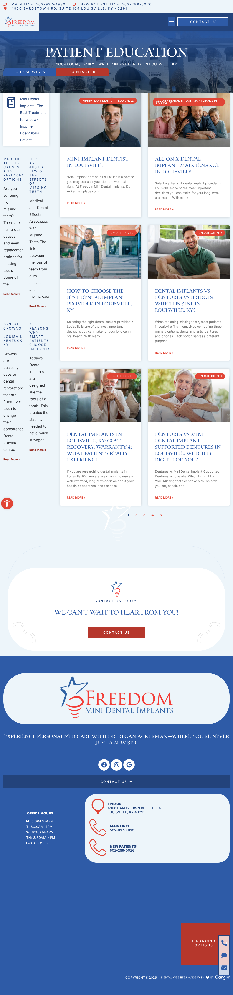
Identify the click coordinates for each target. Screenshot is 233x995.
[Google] (129, 765)
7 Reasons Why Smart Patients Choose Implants (40, 336)
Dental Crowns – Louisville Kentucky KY (15, 334)
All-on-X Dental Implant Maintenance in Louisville (187, 165)
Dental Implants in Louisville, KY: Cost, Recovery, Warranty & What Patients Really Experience (99, 447)
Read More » (11, 294)
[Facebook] (104, 765)
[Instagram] (116, 765)
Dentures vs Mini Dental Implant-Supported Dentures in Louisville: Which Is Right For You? (188, 447)
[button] (7, 503)
